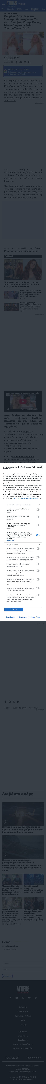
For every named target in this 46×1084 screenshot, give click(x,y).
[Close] (42, 467)
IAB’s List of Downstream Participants (25, 498)
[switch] (37, 510)
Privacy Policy (35, 617)
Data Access (23, 617)
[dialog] (23, 542)
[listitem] (23, 505)
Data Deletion (11, 617)
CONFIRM (14, 609)
